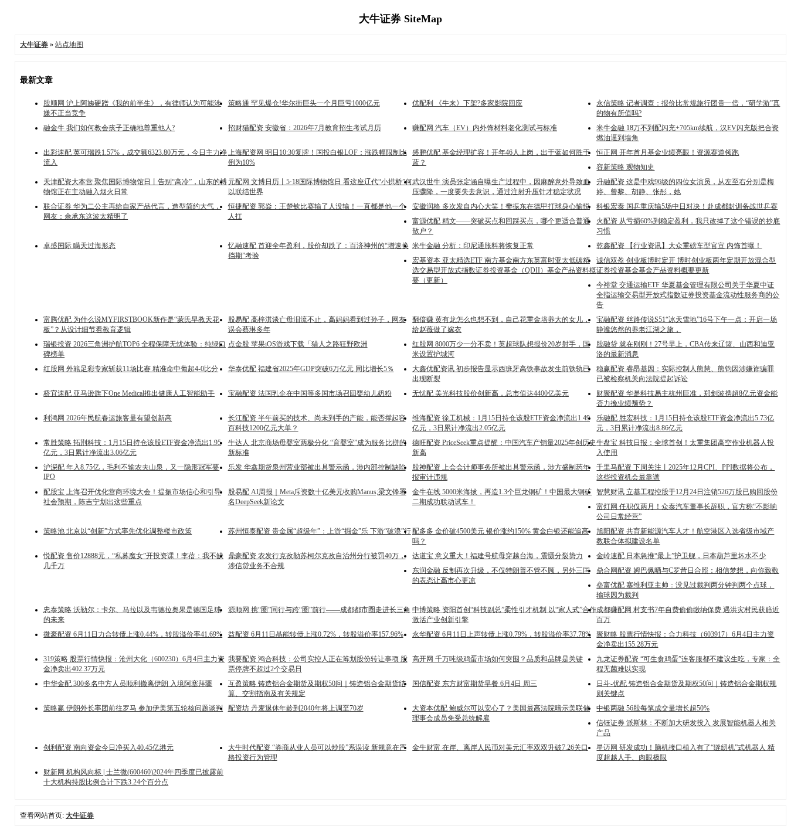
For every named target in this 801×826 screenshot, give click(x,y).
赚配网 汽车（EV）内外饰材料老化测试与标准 (484, 128)
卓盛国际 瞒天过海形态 (79, 246)
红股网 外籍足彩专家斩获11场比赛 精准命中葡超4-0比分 (130, 369)
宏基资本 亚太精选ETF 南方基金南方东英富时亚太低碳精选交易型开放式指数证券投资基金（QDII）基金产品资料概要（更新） (504, 270)
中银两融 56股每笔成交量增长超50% (653, 708)
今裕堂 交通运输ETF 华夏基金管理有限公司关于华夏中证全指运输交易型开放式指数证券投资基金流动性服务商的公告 (687, 295)
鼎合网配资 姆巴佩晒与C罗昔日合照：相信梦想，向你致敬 (687, 570)
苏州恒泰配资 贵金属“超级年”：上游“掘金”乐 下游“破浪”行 (319, 531)
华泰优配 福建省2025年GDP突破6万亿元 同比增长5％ (311, 369)
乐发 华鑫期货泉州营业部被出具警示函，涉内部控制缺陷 (317, 467)
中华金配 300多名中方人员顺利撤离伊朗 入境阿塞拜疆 (127, 683)
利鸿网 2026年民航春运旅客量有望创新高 (107, 418)
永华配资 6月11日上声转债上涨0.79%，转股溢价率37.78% (501, 634)
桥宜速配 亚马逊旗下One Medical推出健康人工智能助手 (129, 393)
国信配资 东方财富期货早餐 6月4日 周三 (474, 683)
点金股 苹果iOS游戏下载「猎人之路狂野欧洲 (298, 344)
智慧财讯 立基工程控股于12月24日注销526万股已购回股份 (687, 492)
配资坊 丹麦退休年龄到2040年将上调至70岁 (296, 708)
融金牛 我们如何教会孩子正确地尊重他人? (109, 128)
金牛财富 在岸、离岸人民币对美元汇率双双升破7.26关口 (500, 747)
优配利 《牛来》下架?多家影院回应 (467, 103)
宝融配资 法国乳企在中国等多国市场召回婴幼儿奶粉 (310, 393)
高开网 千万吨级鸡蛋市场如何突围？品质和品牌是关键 (497, 659)
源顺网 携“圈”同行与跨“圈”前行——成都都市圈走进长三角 (319, 610)
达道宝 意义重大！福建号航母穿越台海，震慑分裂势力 (497, 556)
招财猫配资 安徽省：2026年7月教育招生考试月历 (304, 128)
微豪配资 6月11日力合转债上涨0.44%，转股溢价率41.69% (132, 634)
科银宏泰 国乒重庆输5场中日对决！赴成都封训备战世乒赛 (687, 206)
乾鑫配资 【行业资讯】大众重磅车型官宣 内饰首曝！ (679, 246)
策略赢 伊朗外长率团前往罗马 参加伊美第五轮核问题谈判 (133, 708)
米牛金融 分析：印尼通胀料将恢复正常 (473, 246)
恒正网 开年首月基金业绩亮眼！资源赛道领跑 (667, 152)
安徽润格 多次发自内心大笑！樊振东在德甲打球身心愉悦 (501, 206)
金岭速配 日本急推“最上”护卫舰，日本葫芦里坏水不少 (681, 556)
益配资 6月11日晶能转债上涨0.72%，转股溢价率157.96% (315, 634)
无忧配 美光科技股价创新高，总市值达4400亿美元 (490, 393)
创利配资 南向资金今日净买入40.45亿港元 (108, 747)
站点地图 (69, 44)
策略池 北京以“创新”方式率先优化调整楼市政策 (117, 531)
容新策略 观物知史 (625, 167)
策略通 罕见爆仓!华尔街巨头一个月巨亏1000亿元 (304, 103)
